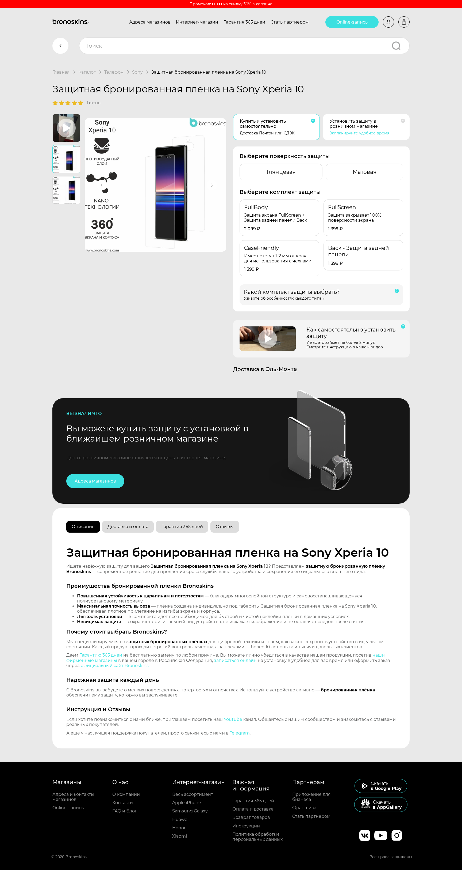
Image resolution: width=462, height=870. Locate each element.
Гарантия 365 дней (244, 22)
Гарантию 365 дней (100, 655)
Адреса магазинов (150, 22)
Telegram (240, 733)
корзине (264, 4)
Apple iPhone (186, 802)
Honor (179, 827)
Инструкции (246, 825)
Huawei (180, 819)
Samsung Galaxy (190, 810)
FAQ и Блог (124, 810)
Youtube (233, 719)
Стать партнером (290, 22)
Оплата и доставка (253, 809)
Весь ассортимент (192, 794)
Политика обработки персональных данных (257, 837)
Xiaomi (179, 836)
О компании (126, 794)
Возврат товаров (251, 817)
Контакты (122, 802)
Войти (388, 22)
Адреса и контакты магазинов (73, 797)
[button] (102, 185)
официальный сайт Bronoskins (115, 665)
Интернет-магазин (197, 22)
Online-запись (352, 22)
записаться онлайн (235, 660)
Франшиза (304, 807)
